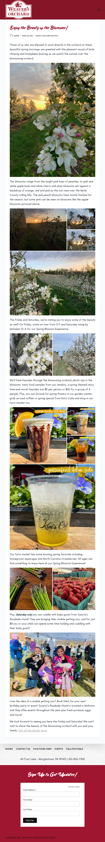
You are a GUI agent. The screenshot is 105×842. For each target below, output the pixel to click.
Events (39, 36)
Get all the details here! (32, 730)
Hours (9, 749)
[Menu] (98, 10)
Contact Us (23, 749)
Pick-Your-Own (42, 749)
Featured (47, 36)
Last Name (27, 809)
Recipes (54, 36)
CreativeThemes (48, 837)
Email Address (29, 789)
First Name (27, 800)
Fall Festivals (74, 749)
